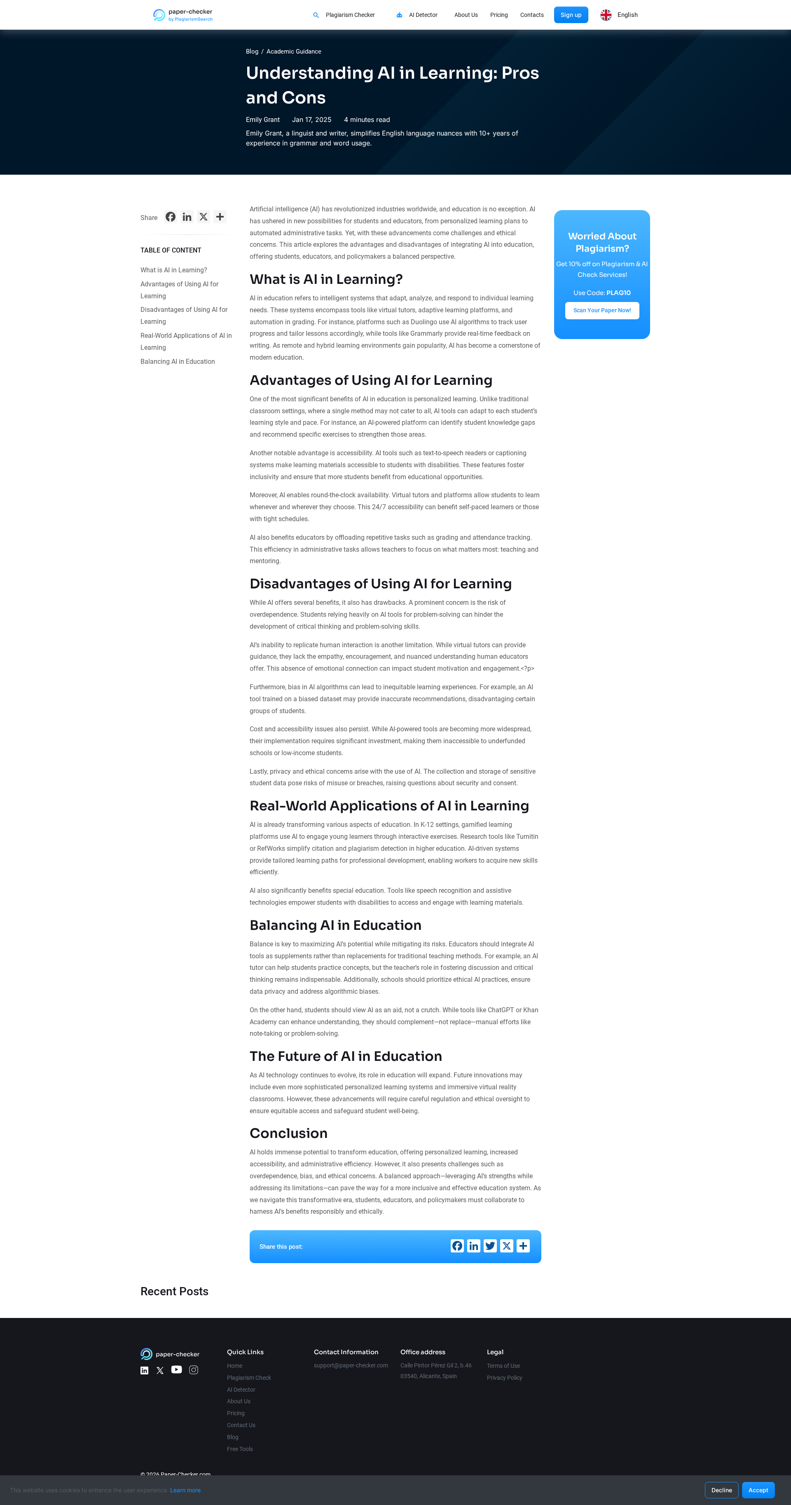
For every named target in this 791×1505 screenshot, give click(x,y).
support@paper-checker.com (351, 1365)
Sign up (571, 14)
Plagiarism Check (249, 1377)
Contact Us (241, 1425)
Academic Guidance (294, 51)
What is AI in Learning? (173, 270)
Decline (721, 1489)
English (628, 15)
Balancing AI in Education (177, 361)
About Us (466, 15)
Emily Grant (263, 120)
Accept (758, 1489)
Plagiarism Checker (350, 15)
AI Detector (423, 15)
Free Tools (240, 1449)
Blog (252, 51)
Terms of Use (503, 1365)
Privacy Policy (504, 1377)
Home (234, 1365)
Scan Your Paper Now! (602, 310)
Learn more (185, 1489)
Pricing (499, 15)
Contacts (532, 15)
